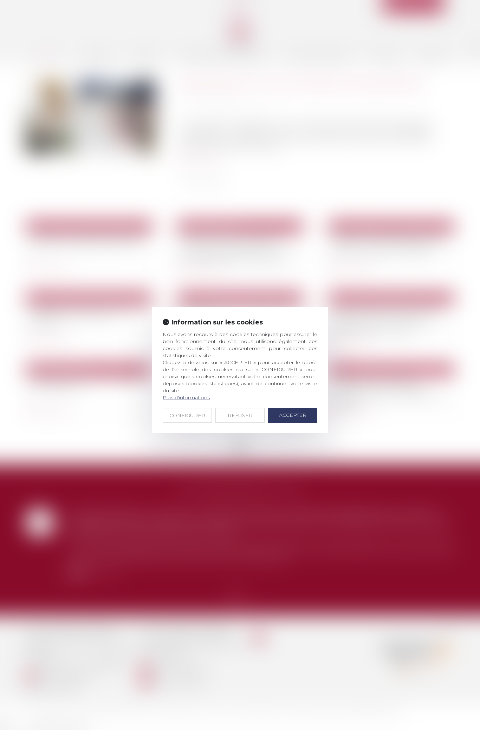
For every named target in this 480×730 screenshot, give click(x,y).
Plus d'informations (186, 397)
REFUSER (240, 415)
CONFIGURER (187, 415)
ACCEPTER (292, 415)
